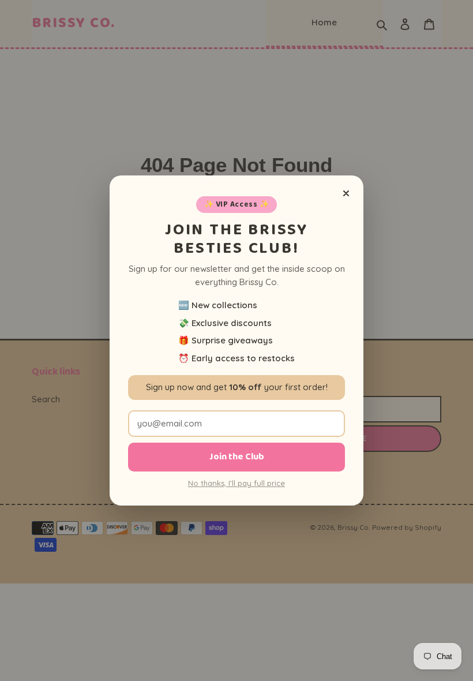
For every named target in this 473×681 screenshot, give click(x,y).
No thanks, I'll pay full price (236, 483)
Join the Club (236, 457)
